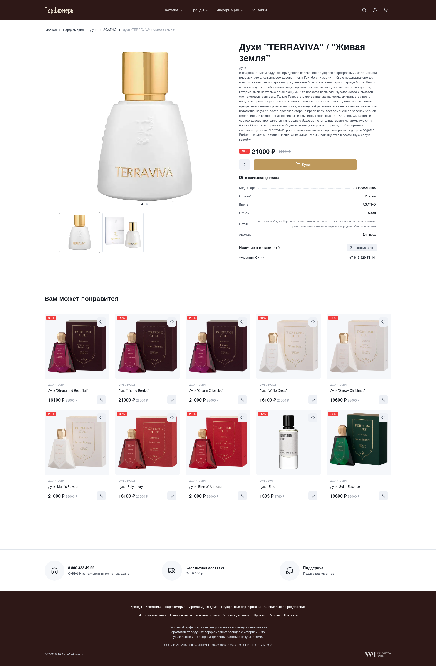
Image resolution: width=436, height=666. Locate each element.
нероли (358, 221)
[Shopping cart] (386, 10)
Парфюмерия (73, 29)
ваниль (300, 221)
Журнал (259, 615)
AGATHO (109, 29)
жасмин (322, 221)
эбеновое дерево (365, 226)
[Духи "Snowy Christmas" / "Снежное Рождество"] (359, 346)
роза (295, 226)
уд (326, 226)
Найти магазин (363, 247)
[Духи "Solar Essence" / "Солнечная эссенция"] (359, 442)
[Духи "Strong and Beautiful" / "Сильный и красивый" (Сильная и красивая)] (77, 346)
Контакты (259, 9)
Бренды (136, 606)
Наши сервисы (181, 615)
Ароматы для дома (203, 606)
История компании (152, 615)
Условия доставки (236, 615)
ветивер (311, 221)
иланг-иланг (335, 221)
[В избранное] (244, 164)
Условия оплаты (208, 615)
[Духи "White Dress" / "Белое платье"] (288, 346)
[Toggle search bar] (364, 10)
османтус (370, 221)
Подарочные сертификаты (241, 606)
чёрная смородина (340, 226)
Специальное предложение (285, 606)
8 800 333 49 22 (81, 567)
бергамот (289, 221)
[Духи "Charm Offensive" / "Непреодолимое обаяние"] (218, 346)
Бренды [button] (197, 9)
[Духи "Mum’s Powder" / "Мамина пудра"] (77, 442)
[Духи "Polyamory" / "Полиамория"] (147, 442)
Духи (93, 29)
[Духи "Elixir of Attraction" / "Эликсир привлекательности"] (218, 442)
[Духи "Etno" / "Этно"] (288, 442)
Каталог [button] (171, 9)
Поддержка (313, 567)
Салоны (274, 615)
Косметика (153, 606)
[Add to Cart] (101, 399)
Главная (51, 29)
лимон (348, 221)
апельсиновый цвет (269, 221)
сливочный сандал (312, 226)
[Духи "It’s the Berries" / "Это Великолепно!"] (147, 346)
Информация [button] (227, 9)
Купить (307, 164)
